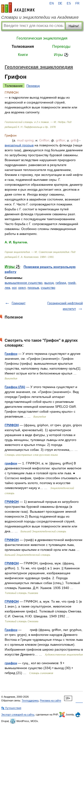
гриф (72, 283)
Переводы (61, 46)
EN (51, 3)
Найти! (74, 26)
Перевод (33, 86)
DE (60, 3)
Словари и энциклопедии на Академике (40, 17)
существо (48, 287)
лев (7, 287)
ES (69, 3)
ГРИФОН (12, 425)
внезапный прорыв (19, 145)
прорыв (33, 287)
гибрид (61, 283)
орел (22, 287)
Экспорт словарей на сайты (17, 714)
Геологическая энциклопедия (42, 38)
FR (77, 3)
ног (14, 287)
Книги (23, 55)
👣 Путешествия (11, 708)
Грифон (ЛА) (15, 387)
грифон (11, 463)
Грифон (11, 354)
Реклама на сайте (50, 700)
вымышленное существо (23, 283)
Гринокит (18, 303)
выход (49, 283)
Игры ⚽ (61, 55)
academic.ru (18, 7)
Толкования (23, 46)
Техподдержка (30, 700)
